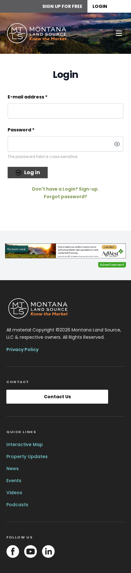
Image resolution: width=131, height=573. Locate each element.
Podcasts (17, 504)
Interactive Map (24, 444)
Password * (21, 130)
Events (13, 480)
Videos (14, 492)
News (12, 468)
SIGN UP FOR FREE (62, 6)
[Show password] (117, 144)
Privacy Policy (22, 349)
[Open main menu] (119, 33)
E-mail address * (27, 97)
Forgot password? (65, 196)
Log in (32, 172)
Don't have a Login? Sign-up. (65, 189)
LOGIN (100, 6)
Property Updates (27, 456)
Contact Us (57, 397)
